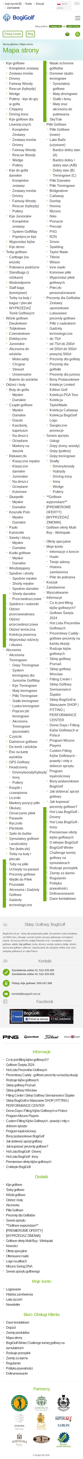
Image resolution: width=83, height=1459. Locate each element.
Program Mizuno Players (22, 1116)
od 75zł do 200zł (62, 344)
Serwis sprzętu (57, 435)
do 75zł (55, 339)
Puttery (17, 165)
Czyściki (15, 736)
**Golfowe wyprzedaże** (22, 1225)
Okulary (15, 808)
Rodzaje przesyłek (64, 868)
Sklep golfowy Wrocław (21, 1090)
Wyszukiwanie (57, 592)
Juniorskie (17, 344)
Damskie (19, 400)
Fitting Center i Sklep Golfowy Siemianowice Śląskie (40, 1095)
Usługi (54, 441)
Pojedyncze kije (24, 236)
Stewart (18, 369)
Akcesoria (13, 650)
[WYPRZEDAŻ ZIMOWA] (23, 1236)
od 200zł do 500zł (63, 349)
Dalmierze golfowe (23, 742)
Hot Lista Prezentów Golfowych (26, 1070)
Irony (16, 777)
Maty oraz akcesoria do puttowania (62, 109)
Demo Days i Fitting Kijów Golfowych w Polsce (64, 730)
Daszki (17, 420)
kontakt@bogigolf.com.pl (26, 993)
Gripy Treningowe (25, 665)
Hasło (54, 557)
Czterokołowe (19, 333)
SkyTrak (56, 119)
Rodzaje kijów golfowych (22, 1080)
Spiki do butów (20, 833)
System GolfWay (24, 231)
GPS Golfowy (19, 762)
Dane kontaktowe (63, 898)
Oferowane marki (17, 1256)
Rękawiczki (18, 456)
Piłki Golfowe (56, 124)
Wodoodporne (20, 282)
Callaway (57, 196)
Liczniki (15, 798)
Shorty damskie (24, 594)
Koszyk (40, 3)
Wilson (55, 262)
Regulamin (58, 878)
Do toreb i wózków (23, 747)
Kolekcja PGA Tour (64, 395)
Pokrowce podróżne (24, 267)
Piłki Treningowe (25, 696)
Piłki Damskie (60, 180)
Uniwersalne (21, 374)
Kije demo (16, 247)
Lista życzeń (14, 1299)
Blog (30, 33)
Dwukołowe (18, 323)
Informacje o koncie (64, 552)
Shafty (54, 461)
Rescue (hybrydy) (22, 89)
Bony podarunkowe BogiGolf (25, 1136)
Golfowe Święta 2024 (20, 1065)
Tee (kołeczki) (19, 849)
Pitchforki (16, 828)
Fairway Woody (21, 83)
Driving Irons (18, 114)
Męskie (17, 395)
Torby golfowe (16, 252)
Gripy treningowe (62, 456)
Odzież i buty (16, 384)
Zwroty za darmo (62, 873)
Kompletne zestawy (24, 68)
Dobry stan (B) (63, 170)
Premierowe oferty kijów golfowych (28, 1162)
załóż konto (73, 26)
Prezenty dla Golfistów (63, 298)
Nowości (12, 1246)
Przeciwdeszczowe (27, 599)
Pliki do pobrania (62, 577)
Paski (13, 527)
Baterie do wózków (23, 379)
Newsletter (13, 1304)
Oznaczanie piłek (22, 813)
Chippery (16, 109)
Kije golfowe (15, 63)
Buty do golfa (19, 390)
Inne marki (57, 267)
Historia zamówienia (19, 1294)
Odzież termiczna (22, 629)
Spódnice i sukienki (24, 604)
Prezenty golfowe (22, 874)
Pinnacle (56, 221)
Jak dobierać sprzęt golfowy (24, 1141)
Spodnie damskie (25, 588)
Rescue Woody (24, 155)
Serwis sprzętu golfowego (23, 1271)
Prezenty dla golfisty (65, 359)
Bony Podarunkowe (64, 379)
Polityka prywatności (19, 1368)
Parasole (16, 818)
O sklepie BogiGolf (64, 842)
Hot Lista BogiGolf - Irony (22, 1156)
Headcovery (18, 767)
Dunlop (55, 201)
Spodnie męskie (24, 578)
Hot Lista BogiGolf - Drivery (23, 1151)
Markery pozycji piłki (24, 803)
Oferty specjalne (58, 541)
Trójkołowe (17, 328)
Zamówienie (13, 7)
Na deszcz (20, 435)
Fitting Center (12, 33)
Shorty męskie (23, 583)
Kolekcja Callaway (64, 410)
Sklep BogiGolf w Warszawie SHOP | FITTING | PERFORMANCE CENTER (64, 710)
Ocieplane (20, 441)
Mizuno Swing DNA (19, 1266)
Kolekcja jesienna (22, 634)
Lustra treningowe (25, 706)
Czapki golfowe (21, 405)
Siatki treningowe (25, 701)
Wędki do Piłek (20, 879)
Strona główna (10, 44)
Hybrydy (59, 471)
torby (65, 944)
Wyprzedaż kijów (22, 242)
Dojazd (11, 1327)
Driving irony (62, 476)
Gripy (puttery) (60, 451)
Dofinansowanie (62, 893)
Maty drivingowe (65, 94)
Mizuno (55, 211)
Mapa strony (26, 44)
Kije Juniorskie (20, 216)
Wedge (14, 94)
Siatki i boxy (62, 99)
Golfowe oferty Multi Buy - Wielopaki (29, 1241)
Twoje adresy (60, 562)
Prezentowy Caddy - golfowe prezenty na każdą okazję (65, 638)
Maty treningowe (24, 691)
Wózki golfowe (17, 318)
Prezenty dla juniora (65, 374)
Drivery (14, 78)
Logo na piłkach (16, 1261)
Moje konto (54, 546)
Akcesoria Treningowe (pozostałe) (21, 726)
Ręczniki (15, 823)
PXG (53, 231)
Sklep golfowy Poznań (21, 1085)
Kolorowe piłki (60, 272)
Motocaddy (20, 359)
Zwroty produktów (17, 1332)
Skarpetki (16, 497)
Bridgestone (59, 191)
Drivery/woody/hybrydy (29, 772)
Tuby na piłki (18, 864)
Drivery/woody (63, 466)
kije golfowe (25, 944)
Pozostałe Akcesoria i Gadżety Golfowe (24, 890)
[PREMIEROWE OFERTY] (24, 1230)
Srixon (54, 242)
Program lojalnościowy (21, 1131)
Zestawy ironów (21, 73)
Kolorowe (19, 492)
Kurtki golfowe (20, 553)
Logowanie (13, 1289)
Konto (29, 3)
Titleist (54, 257)
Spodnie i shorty (21, 573)
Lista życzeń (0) (13, 3)
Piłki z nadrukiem (63, 323)
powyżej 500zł (60, 354)
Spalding (56, 247)
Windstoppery (19, 568)
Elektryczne (18, 339)
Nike (53, 216)
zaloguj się (55, 26)
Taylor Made (59, 252)
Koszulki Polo (19, 512)
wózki (15, 944)
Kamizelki (16, 532)
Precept (55, 226)
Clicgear (18, 364)
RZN (53, 236)
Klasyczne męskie (26, 461)
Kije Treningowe (24, 685)
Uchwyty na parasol (24, 869)
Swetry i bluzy (19, 537)
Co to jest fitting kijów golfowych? (27, 1060)
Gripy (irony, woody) (65, 446)
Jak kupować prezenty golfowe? (27, 1146)
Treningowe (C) (64, 175)
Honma (55, 206)
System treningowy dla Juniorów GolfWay (26, 675)
